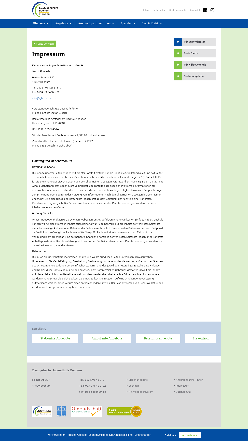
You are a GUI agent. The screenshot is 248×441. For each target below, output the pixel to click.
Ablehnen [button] (170, 435)
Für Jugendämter (194, 41)
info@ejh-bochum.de (44, 98)
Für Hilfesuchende (195, 64)
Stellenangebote (194, 76)
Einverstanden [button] (190, 435)
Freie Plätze (191, 53)
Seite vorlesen (45, 43)
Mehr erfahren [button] (142, 434)
